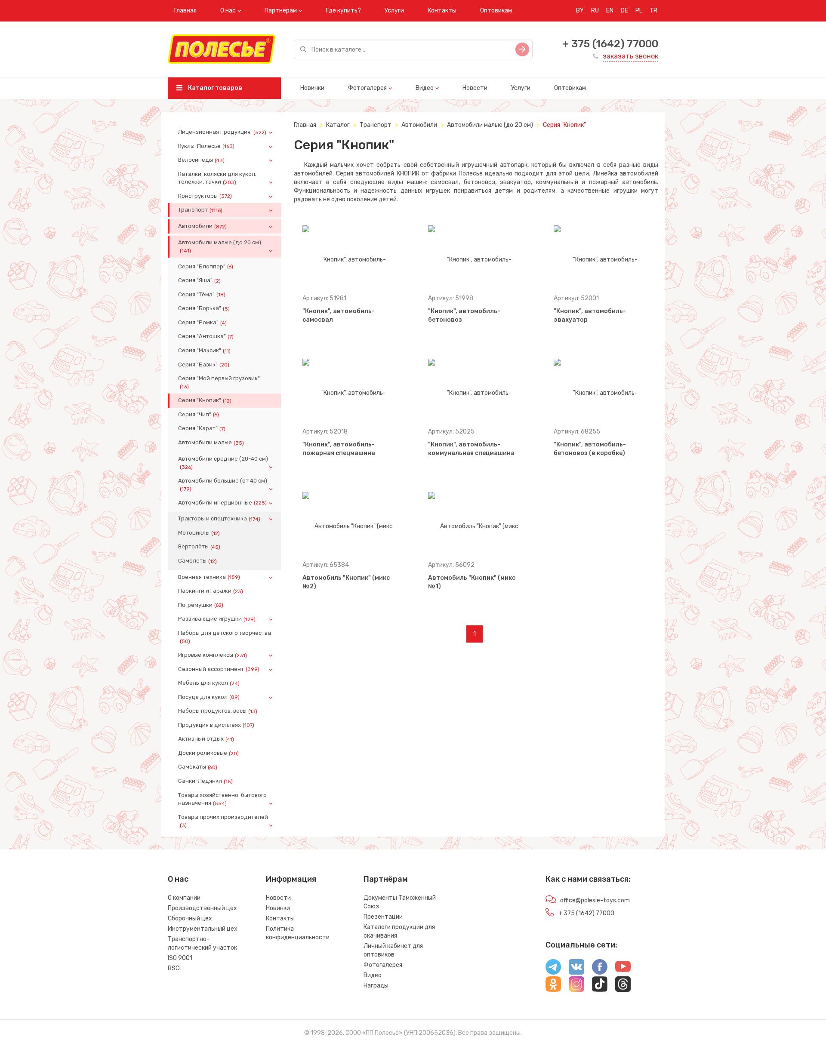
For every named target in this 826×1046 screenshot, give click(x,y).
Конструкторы (205, 196)
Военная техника (209, 577)
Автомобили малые (211, 442)
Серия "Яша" (199, 280)
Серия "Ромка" (202, 322)
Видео (425, 88)
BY (580, 10)
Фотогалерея (367, 88)
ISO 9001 (180, 958)
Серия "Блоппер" (205, 266)
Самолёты (197, 560)
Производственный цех (202, 908)
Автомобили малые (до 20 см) (219, 246)
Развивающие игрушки (217, 618)
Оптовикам (496, 10)
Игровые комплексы (212, 655)
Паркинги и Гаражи (210, 591)
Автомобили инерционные (222, 502)
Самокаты (197, 766)
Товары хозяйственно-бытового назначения (222, 799)
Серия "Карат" (201, 428)
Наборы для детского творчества (224, 637)
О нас (228, 10)
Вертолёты (199, 546)
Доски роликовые (208, 753)
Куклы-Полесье (206, 146)
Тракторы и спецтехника (219, 518)
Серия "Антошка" (206, 336)
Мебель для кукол (209, 683)
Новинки (312, 88)
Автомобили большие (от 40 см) (222, 484)
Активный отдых (206, 738)
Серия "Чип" (198, 414)
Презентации (383, 916)
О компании (184, 897)
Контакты (442, 10)
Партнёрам (281, 10)
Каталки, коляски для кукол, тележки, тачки (217, 178)
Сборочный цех (190, 918)
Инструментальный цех (202, 928)
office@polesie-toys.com (595, 900)
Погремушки (200, 605)
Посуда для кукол (209, 697)
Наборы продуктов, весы (217, 711)
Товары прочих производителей (223, 821)
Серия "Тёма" (201, 294)
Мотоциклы (199, 532)
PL (638, 10)
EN (609, 10)
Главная (185, 10)
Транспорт (200, 209)
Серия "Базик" (203, 364)
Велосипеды (201, 160)
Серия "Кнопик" (204, 400)
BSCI (174, 968)
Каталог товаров (214, 88)
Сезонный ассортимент (218, 669)
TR (653, 10)
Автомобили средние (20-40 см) (223, 462)
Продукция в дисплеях (216, 725)
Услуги (394, 10)
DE (624, 10)
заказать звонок (630, 56)
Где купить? (343, 10)
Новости (474, 88)
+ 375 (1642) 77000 (610, 44)
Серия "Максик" (204, 350)
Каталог (338, 125)
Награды (376, 985)
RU (595, 10)
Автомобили (202, 226)
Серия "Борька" (204, 308)
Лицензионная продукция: (222, 132)
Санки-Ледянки (205, 781)
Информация (291, 879)
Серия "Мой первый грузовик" (219, 382)
